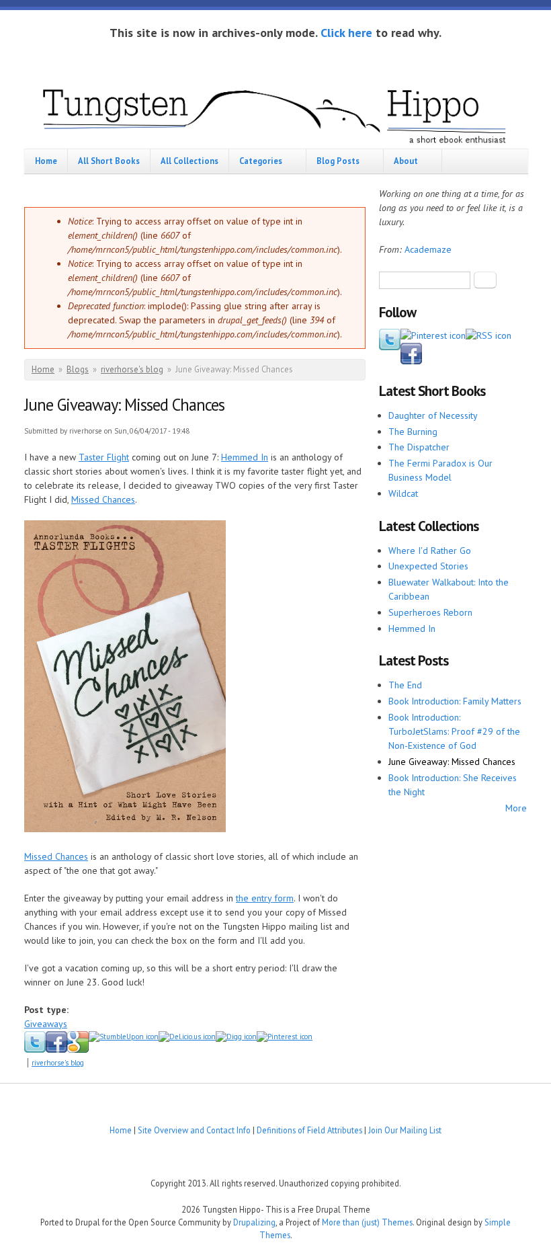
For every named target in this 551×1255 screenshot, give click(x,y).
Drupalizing (254, 1222)
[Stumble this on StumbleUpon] (124, 1036)
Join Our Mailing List (404, 1130)
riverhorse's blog (132, 369)
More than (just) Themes (367, 1222)
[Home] (275, 114)
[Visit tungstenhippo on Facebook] (56, 1050)
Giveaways (45, 1024)
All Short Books (109, 160)
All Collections (189, 160)
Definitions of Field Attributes (309, 1130)
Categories (260, 160)
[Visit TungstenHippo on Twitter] (389, 347)
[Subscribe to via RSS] (488, 335)
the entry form (265, 898)
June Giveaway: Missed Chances (451, 762)
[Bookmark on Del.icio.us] (187, 1036)
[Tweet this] (35, 1050)
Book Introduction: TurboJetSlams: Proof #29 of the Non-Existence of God (454, 731)
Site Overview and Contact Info (194, 1130)
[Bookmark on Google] (78, 1050)
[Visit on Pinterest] (433, 335)
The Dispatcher (419, 447)
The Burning (412, 432)
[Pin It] (284, 1036)
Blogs (78, 369)
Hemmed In (244, 457)
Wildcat (403, 493)
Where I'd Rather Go (429, 550)
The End (405, 685)
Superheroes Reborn (430, 612)
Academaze (428, 249)
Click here (346, 32)
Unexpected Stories (428, 566)
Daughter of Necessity (433, 415)
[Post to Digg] (236, 1036)
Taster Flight (104, 457)
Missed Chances (103, 499)
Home (46, 160)
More (516, 808)
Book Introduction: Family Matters (454, 701)
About (406, 160)
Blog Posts (337, 160)
